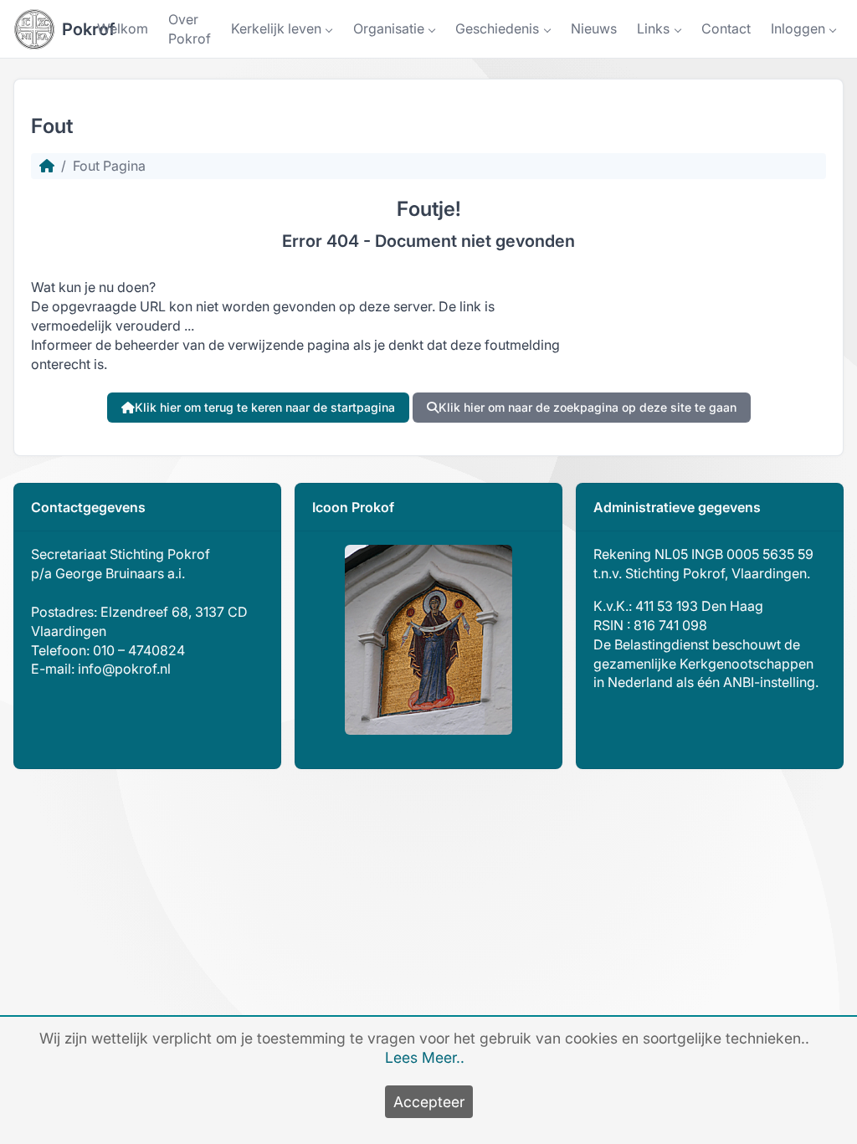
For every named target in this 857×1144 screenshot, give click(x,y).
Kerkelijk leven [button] (276, 28)
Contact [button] (726, 28)
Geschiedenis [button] (497, 28)
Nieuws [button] (594, 28)
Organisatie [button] (388, 28)
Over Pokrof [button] (189, 29)
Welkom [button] (122, 28)
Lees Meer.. (424, 1057)
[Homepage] (46, 165)
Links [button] (653, 28)
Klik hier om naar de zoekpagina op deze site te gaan (587, 407)
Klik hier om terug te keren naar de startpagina (265, 407)
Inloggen (798, 28)
